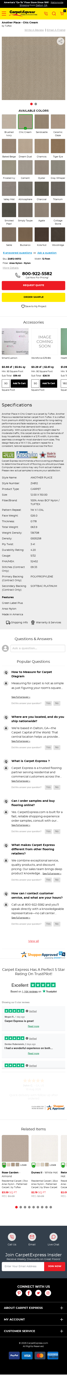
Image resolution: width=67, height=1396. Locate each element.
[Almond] (4, 1164)
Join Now (54, 1266)
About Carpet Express (23, 1307)
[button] (4, 14)
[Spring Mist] (17, 1164)
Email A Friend (56, 30)
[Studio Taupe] (47, 1164)
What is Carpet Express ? (30, 761)
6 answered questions (17, 253)
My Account (14, 1319)
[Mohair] (8, 1164)
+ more (23, 1165)
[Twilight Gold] (13, 1164)
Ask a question (47, 253)
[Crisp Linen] (38, 1164)
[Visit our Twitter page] (38, 1293)
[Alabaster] (42, 1164)
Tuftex (8, 26)
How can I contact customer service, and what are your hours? (37, 895)
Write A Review (34, 30)
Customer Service (19, 1331)
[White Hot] (33, 1164)
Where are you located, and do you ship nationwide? (37, 719)
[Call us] (46, 13)
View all (33, 941)
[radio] (9, 125)
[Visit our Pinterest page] (19, 1293)
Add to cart (19, 383)
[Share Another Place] (60, 41)
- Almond (11, 1174)
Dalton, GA (41, 5)
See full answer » (20, 697)
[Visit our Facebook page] (29, 1293)
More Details (11, 268)
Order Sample (34, 297)
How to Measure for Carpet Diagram (31, 674)
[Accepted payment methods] (33, 1355)
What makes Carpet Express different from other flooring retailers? (33, 849)
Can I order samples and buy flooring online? (33, 803)
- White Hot (44, 1172)
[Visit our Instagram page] (48, 1293)
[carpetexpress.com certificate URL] (48, 1107)
